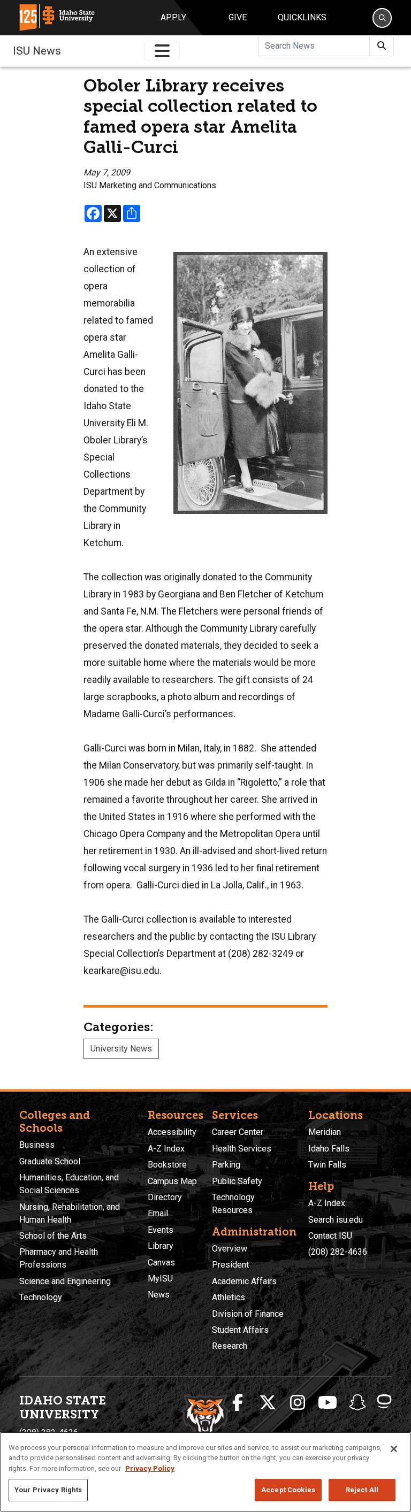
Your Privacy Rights (48, 1490)
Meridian (324, 1132)
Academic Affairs (244, 1281)
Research (229, 1346)
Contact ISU (330, 1236)
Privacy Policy (149, 1468)
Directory (165, 1197)
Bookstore (167, 1165)
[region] (205, 1472)
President (230, 1265)
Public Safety (237, 1181)
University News (121, 1048)
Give (238, 17)
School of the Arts (53, 1236)
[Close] (394, 1449)
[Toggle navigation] (162, 51)
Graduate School (49, 1161)
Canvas (161, 1262)
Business (37, 1145)
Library (160, 1246)
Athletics (228, 1297)
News (159, 1295)
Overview (229, 1249)
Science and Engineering (65, 1281)
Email (158, 1213)
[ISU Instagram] (297, 1403)
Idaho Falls (328, 1148)
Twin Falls (327, 1165)
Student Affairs (240, 1330)
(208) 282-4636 (337, 1252)
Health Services (241, 1148)
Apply (173, 17)
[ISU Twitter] (267, 1403)
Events (160, 1230)
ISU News (37, 50)
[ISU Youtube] (327, 1403)
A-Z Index (166, 1148)
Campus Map (172, 1181)
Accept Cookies (288, 1490)
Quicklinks (302, 17)
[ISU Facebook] (237, 1403)
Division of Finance (248, 1314)
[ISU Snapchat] (357, 1403)
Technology (40, 1297)
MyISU (160, 1278)
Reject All (362, 1490)
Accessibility (172, 1132)
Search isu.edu (335, 1220)
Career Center (237, 1132)
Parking (226, 1165)
